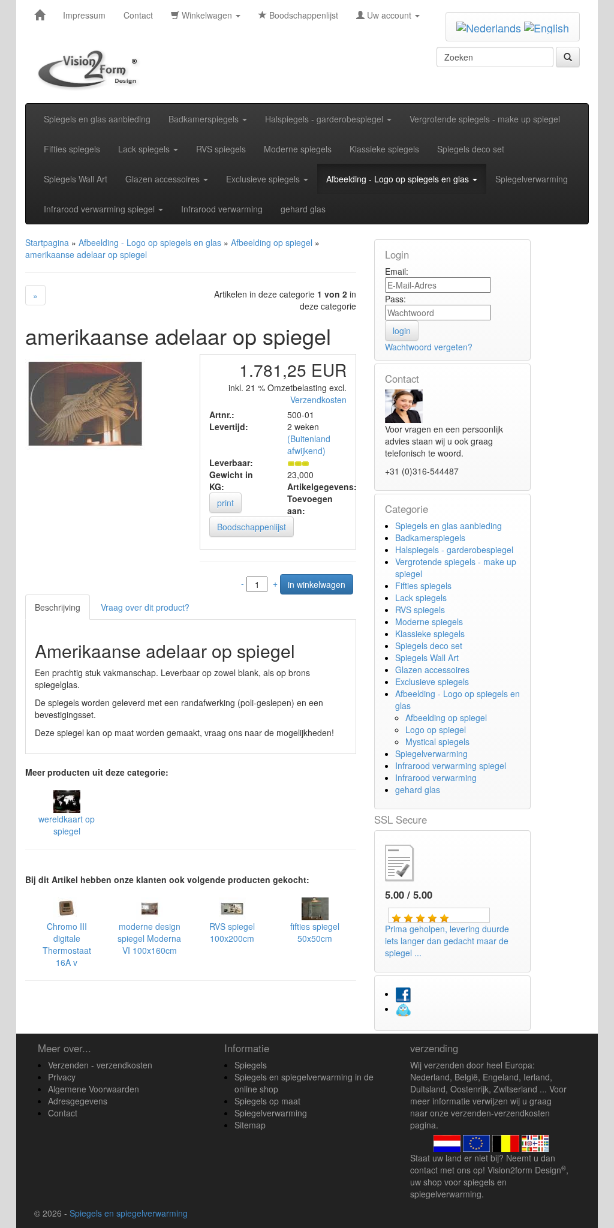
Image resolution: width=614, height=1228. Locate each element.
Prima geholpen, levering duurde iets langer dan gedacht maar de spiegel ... (447, 941)
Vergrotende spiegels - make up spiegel (485, 119)
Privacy (62, 1077)
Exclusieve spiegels (264, 179)
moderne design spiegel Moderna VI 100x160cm (149, 938)
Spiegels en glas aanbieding (97, 119)
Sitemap (250, 1125)
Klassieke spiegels (384, 149)
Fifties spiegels (72, 149)
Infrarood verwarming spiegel (100, 209)
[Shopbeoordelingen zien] (409, 861)
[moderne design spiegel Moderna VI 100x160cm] (149, 908)
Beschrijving (57, 607)
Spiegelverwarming (531, 179)
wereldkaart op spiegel (66, 825)
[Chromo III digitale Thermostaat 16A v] (66, 908)
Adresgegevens (77, 1101)
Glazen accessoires (163, 179)
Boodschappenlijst (302, 15)
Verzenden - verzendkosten (100, 1065)
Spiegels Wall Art (75, 179)
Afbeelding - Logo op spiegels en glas (398, 179)
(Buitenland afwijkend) (308, 445)
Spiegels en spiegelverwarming (129, 1213)
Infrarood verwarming (222, 209)
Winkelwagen (206, 15)
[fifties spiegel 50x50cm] (315, 908)
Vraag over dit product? (145, 607)
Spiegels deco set (470, 149)
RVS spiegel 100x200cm (232, 932)
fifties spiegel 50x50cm (314, 932)
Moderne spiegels (298, 149)
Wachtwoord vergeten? (428, 347)
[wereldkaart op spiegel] (66, 800)
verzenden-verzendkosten (500, 1113)
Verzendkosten (318, 400)
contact (424, 1170)
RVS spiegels (221, 149)
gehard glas (303, 209)
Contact (138, 15)
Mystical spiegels (437, 741)
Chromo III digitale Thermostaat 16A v (67, 944)
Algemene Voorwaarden (93, 1089)
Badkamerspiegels (204, 119)
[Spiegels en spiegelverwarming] (39, 15)
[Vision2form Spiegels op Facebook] (403, 993)
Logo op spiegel (435, 729)
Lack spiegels (145, 149)
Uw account (389, 15)
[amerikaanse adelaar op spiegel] (85, 403)
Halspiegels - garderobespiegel (325, 119)
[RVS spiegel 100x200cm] (232, 908)
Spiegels (250, 1065)
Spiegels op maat (267, 1101)
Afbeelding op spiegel (446, 717)
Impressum (84, 15)
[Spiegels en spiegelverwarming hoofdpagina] (91, 69)
